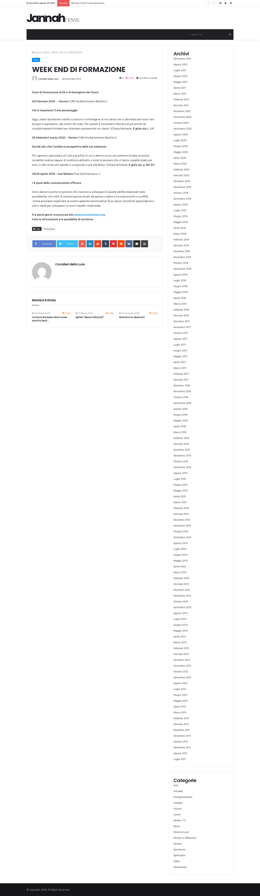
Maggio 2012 (181, 700)
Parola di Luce (181, 832)
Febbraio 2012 (181, 718)
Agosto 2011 (180, 753)
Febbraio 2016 (181, 438)
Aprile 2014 (180, 566)
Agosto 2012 (180, 683)
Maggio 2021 (181, 81)
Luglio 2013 (180, 619)
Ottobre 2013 (181, 601)
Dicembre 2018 (182, 251)
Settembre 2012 (182, 677)
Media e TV (180, 820)
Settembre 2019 (182, 198)
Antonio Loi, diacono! (132, 317)
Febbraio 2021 (181, 99)
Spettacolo (179, 849)
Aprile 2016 (180, 426)
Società (178, 843)
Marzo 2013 (180, 642)
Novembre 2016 (182, 391)
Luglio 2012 (180, 689)
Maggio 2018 (181, 292)
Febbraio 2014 (181, 578)
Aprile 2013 (180, 636)
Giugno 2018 (180, 286)
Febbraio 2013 (181, 648)
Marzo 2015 (180, 502)
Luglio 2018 (180, 280)
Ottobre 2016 (181, 397)
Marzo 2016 (180, 432)
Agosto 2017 (180, 338)
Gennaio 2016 (181, 443)
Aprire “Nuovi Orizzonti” (90, 317)
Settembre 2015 (182, 467)
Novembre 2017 (182, 327)
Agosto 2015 (180, 473)
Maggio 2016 (181, 420)
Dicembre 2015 (182, 449)
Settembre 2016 (182, 403)
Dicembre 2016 (182, 385)
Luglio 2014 (180, 549)
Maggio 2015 (181, 490)
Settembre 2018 (182, 268)
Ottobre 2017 (181, 333)
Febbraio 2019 (181, 239)
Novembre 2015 (182, 455)
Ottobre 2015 (181, 461)
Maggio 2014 (181, 560)
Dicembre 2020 (182, 111)
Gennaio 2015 (181, 513)
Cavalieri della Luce (48, 78)
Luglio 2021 (180, 70)
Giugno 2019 (180, 216)
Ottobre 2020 (181, 122)
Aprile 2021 (180, 87)
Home (37, 52)
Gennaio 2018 (181, 315)
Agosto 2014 (180, 543)
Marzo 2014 (180, 572)
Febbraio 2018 (181, 309)
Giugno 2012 (180, 694)
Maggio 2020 (181, 152)
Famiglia (178, 802)
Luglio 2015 (180, 478)
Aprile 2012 (180, 706)
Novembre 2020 (182, 117)
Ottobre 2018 (181, 262)
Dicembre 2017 (182, 321)
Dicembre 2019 (182, 181)
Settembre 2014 (182, 537)
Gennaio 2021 (181, 105)
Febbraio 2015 (181, 508)
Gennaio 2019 (181, 245)
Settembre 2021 (182, 58)
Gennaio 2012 (181, 724)
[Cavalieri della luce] (53, 17)
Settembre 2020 (183, 128)
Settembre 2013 (182, 607)
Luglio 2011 (180, 759)
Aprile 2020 (180, 157)
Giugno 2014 (180, 554)
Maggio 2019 (181, 222)
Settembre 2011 (182, 747)
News (46, 52)
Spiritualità (179, 855)
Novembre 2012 (182, 665)
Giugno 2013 (180, 624)
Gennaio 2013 (181, 654)
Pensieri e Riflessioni (185, 837)
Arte (176, 785)
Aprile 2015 (180, 496)
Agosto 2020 (181, 134)
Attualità (178, 791)
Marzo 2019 (180, 233)
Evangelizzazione (183, 797)
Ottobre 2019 (181, 192)
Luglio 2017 (180, 344)
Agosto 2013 (180, 613)
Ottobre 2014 (181, 531)
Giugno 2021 (180, 76)
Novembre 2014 (182, 525)
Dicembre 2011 (182, 729)
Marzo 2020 (180, 163)
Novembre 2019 (182, 187)
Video (177, 861)
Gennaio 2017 (181, 379)
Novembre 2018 (182, 257)
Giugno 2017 (180, 350)
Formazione (49, 229)
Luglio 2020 (180, 140)
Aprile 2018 (180, 297)
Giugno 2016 (180, 414)
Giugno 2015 (180, 484)
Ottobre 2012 (181, 671)
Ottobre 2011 (181, 741)
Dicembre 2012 (182, 659)
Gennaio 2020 (181, 175)
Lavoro (177, 814)
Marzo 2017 (180, 368)
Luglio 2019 (180, 210)
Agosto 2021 (180, 64)
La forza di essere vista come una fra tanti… (49, 318)
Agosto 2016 (180, 408)
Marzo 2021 (180, 93)
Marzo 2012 (180, 712)
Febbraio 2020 (181, 169)
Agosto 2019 (180, 204)
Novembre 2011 (182, 735)
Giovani (178, 808)
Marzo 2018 (180, 303)
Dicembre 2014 (182, 519)
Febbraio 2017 (181, 373)
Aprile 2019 (180, 227)
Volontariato (180, 867)
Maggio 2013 (181, 630)
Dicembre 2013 (182, 589)
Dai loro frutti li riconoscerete (87, 3)
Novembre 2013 (182, 595)
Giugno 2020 (181, 146)
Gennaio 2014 (181, 584)
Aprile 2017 (180, 362)
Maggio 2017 (180, 356)
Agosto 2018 (180, 274)
